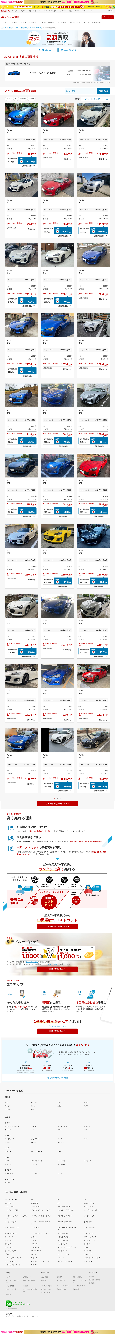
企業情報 (92, 1276)
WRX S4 (8, 1203)
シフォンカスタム (64, 1237)
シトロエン (9, 1173)
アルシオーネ (36, 1207)
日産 (59, 1102)
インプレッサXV (10, 1222)
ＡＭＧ (60, 1130)
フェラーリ (88, 1161)
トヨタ (7, 1102)
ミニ (32, 1130)
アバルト (8, 1161)
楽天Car (3, 28)
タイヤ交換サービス (79, 1286)
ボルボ (7, 1183)
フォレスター (36, 1247)
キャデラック (9, 1139)
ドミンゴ (34, 1244)
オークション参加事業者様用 (92, 23)
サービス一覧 (10, 1316)
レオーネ (34, 1258)
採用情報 (92, 1283)
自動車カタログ (61, 1289)
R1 (59, 1200)
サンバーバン (9, 1237)
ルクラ (33, 1254)
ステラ (33, 1240)
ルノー (60, 1173)
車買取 (11, 28)
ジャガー (8, 1151)
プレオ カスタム (10, 1251)
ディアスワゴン (89, 1240)
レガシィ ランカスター (66, 1261)
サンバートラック (90, 1233)
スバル (33, 1106)
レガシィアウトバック (13, 1265)
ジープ (60, 1139)
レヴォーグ (88, 1254)
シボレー (87, 1139)
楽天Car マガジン (46, 1289)
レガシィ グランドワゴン (14, 1261)
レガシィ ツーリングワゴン (41, 1261)
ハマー (33, 1142)
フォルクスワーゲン (65, 1126)
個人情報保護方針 (94, 1280)
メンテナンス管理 (46, 1286)
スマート (87, 1130)
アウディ (87, 1126)
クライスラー (36, 1139)
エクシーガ (35, 1227)
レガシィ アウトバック (92, 1258)
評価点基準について (105, 82)
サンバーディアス (11, 1233)
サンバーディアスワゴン (40, 1233)
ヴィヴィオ (88, 1222)
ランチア (34, 1164)
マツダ (7, 1106)
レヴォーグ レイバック (13, 1258)
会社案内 (25, 1286)
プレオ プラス (62, 1251)
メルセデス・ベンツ (12, 1126)
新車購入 (59, 1277)
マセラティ (9, 1164)
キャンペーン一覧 (75, 23)
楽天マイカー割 (45, 1292)
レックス (34, 1265)
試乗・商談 (44, 1277)
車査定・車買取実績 (48, 23)
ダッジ (7, 1142)
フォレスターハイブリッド (67, 1247)
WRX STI (34, 1203)
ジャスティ (9, 1240)
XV (59, 1203)
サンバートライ (63, 1233)
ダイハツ (8, 1109)
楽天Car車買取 (77, 1277)
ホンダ (86, 1102)
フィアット (61, 1161)
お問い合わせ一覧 (22, 1316)
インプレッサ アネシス (66, 1210)
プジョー (34, 1173)
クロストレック (89, 1227)
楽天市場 (110, 11)
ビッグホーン (9, 1247)
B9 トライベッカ (11, 1200)
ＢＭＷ (33, 1126)
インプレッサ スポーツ (92, 1210)
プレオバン (88, 1251)
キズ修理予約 (61, 1280)
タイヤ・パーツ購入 (63, 1286)
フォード (61, 1142)
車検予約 (43, 1280)
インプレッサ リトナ (65, 1216)
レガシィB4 (88, 1261)
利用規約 (8, 1295)
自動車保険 (76, 1289)
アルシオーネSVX (64, 1207)
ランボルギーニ (63, 1164)
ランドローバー (36, 1151)
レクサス (34, 1102)
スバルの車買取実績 (36, 28)
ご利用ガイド (13, 23)
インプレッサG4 (89, 1216)
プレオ (86, 1247)
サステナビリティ (37, 1316)
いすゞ (33, 1109)
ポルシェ (8, 1130)
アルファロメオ (36, 1161)
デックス (8, 1244)
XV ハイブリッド (90, 1203)
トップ (4, 23)
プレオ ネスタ (36, 1251)
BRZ (32, 1200)
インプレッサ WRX (11, 1210)
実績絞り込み (103, 91)
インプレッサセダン (65, 1222)
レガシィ (61, 1258)
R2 (85, 1200)
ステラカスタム (63, 1240)
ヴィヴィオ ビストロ (12, 1227)
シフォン (34, 1237)
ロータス (61, 1151)
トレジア (87, 1244)
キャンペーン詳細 (32, 962)
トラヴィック (62, 1244)
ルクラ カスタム (63, 1254)
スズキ (86, 1106)
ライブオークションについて (30, 23)
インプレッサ (88, 1207)
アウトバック (9, 1207)
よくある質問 (62, 23)
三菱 (59, 1106)
